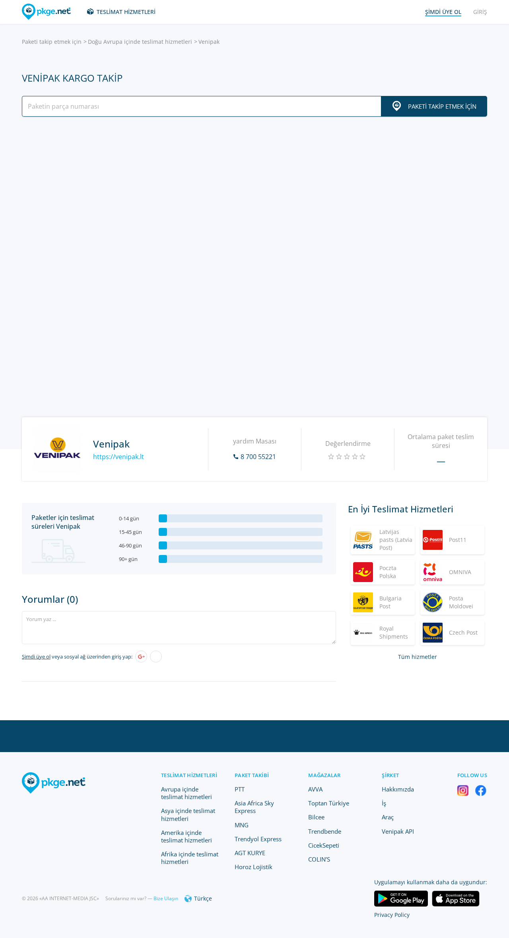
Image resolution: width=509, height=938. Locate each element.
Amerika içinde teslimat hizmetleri (186, 836)
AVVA (315, 789)
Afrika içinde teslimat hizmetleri (189, 858)
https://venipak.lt (118, 457)
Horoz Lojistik (253, 867)
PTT (240, 789)
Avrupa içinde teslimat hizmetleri (186, 793)
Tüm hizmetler (417, 656)
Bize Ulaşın (165, 898)
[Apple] (156, 656)
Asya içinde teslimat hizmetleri (188, 814)
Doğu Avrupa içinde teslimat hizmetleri (140, 41)
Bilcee (316, 817)
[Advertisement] (254, 192)
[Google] (141, 656)
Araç (388, 817)
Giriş (480, 12)
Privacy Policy (392, 914)
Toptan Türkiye (328, 803)
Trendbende (324, 831)
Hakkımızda (398, 789)
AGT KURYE (250, 853)
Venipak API (398, 831)
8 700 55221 (258, 456)
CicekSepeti (323, 845)
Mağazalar (324, 775)
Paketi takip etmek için (52, 41)
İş (384, 803)
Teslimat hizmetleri (126, 12)
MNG (242, 825)
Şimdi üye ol (36, 656)
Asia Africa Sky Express (254, 807)
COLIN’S (319, 859)
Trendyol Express (258, 839)
